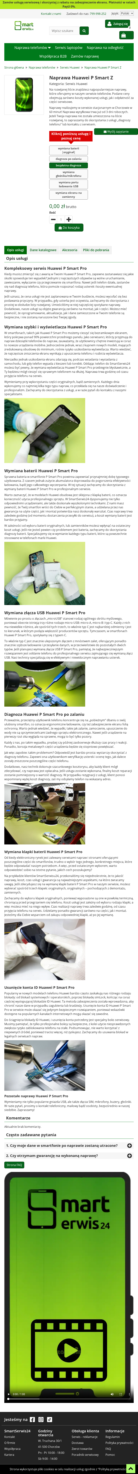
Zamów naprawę (85, 56)
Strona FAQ (14, 1165)
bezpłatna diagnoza (68, 165)
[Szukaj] (84, 31)
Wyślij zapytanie (118, 132)
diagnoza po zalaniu (69, 159)
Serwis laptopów (68, 47)
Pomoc (110, 1455)
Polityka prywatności (119, 1443)
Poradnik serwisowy (85, 1455)
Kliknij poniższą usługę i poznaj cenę (71, 136)
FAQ (108, 1449)
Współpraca (12, 1449)
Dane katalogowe (43, 250)
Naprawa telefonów (31, 47)
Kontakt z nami (51, 14)
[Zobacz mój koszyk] (126, 35)
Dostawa (78, 1443)
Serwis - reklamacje (85, 1437)
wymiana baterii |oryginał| (68, 150)
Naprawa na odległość (105, 47)
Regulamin (112, 1437)
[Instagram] (41, 1421)
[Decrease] (53, 220)
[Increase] (69, 220)
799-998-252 (98, 14)
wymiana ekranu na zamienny (69, 194)
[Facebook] (32, 1421)
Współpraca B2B (53, 56)
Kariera (9, 1455)
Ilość (52, 213)
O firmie (9, 1443)
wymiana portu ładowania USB (69, 184)
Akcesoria (69, 250)
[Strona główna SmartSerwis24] (24, 25)
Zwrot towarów (82, 1449)
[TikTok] (50, 1421)
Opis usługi (15, 250)
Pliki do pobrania (96, 250)
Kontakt (9, 1437)
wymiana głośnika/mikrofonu (68, 174)
